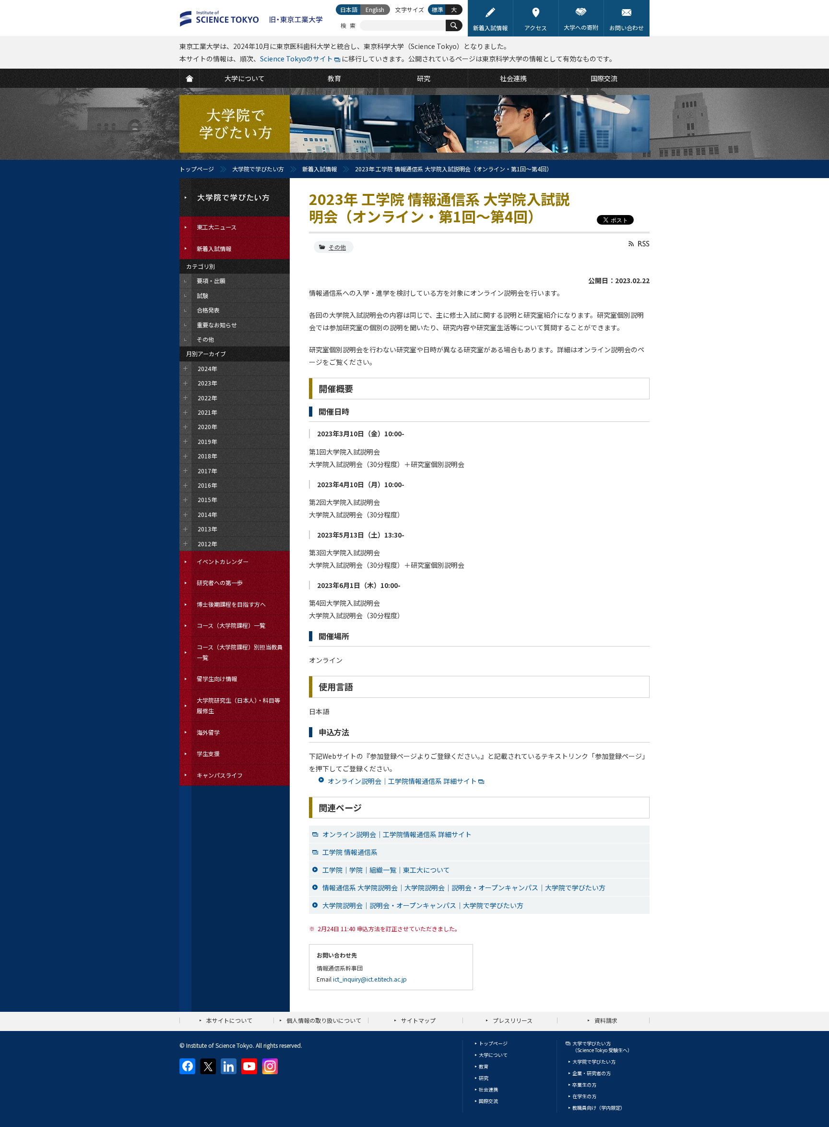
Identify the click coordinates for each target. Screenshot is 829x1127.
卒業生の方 (584, 1084)
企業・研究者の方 (591, 1073)
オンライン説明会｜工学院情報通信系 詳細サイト (402, 781)
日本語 (348, 9)
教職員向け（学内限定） (598, 1107)
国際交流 (488, 1100)
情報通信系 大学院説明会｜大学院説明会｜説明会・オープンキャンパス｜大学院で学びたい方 (463, 887)
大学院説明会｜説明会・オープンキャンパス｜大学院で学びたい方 (422, 905)
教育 (483, 1066)
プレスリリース (513, 1020)
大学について (493, 1054)
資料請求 (605, 1020)
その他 (337, 247)
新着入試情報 (319, 169)
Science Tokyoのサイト (296, 58)
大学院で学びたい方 (258, 169)
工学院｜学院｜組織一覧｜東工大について (386, 870)
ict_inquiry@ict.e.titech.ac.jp (370, 979)
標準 (437, 9)
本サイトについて (229, 1020)
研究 (483, 1077)
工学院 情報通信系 (350, 852)
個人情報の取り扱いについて (323, 1020)
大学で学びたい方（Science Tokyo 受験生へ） (602, 1047)
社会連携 (488, 1089)
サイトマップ (418, 1020)
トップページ (196, 169)
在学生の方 (584, 1096)
